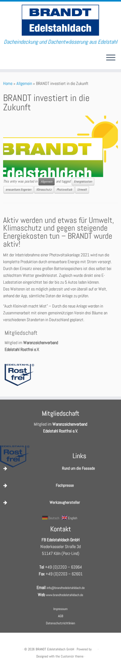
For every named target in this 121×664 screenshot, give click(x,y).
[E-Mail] (5, 60)
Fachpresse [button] (65, 485)
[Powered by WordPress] (94, 648)
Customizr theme (72, 656)
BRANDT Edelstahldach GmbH (55, 649)
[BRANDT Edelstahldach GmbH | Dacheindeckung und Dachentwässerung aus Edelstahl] (60, 20)
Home (7, 83)
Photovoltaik (64, 190)
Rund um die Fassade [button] (78, 468)
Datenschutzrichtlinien (60, 623)
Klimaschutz (44, 190)
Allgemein (24, 83)
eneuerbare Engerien (18, 190)
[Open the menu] (110, 58)
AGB (60, 616)
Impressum (60, 609)
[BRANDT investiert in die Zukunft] (60, 147)
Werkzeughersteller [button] (65, 502)
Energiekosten (83, 181)
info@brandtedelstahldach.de (66, 588)
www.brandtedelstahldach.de (64, 595)
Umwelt (82, 190)
